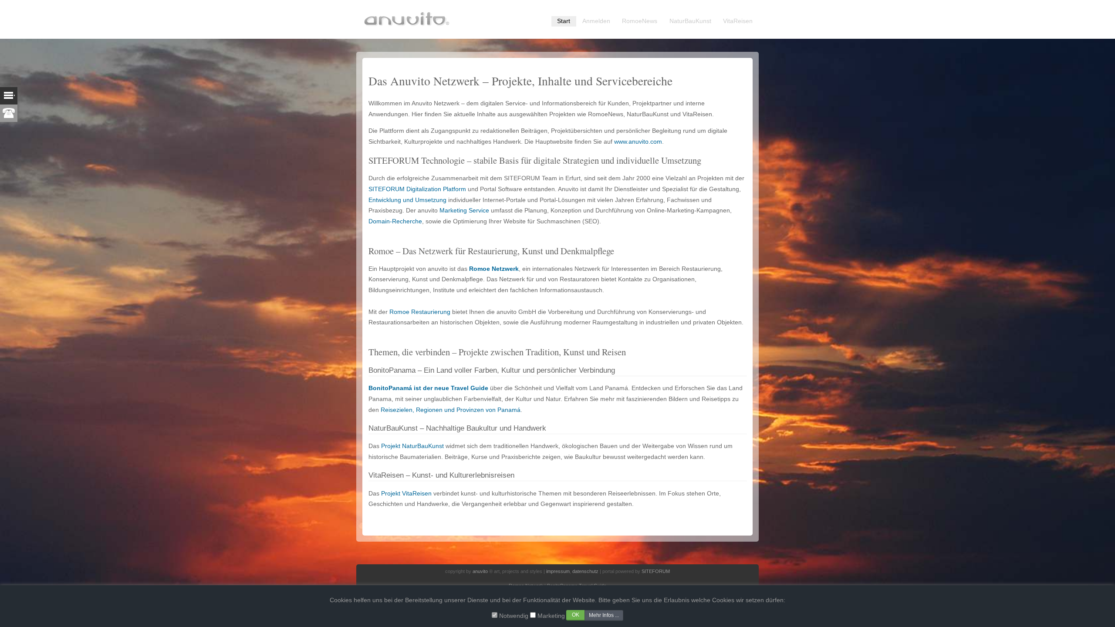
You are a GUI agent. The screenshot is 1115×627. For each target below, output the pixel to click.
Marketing (551, 616)
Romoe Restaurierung (419, 312)
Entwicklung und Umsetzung (407, 200)
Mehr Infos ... (604, 615)
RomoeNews (639, 21)
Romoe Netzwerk (494, 269)
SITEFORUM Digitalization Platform (417, 189)
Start (563, 21)
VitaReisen (738, 21)
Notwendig (513, 616)
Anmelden (596, 21)
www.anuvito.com (638, 141)
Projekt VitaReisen (406, 493)
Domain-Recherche (395, 221)
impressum (558, 571)
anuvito (480, 571)
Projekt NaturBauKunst (412, 446)
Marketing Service (464, 210)
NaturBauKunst (690, 21)
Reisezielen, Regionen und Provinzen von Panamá (450, 410)
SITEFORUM (656, 571)
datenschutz (585, 571)
